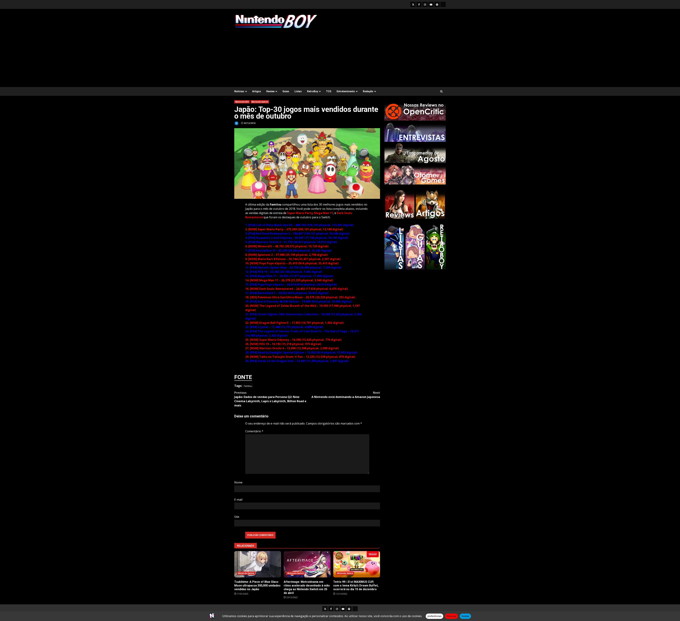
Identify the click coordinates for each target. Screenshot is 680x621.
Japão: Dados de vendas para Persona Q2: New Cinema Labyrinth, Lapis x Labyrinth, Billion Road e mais (270, 399)
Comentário (254, 431)
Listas (298, 91)
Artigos (256, 91)
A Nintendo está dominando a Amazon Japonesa (345, 395)
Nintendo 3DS (242, 102)
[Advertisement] (340, 56)
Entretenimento (346, 91)
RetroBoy (312, 91)
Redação (368, 91)
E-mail (238, 500)
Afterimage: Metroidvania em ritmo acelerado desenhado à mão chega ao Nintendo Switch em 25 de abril (307, 564)
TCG (328, 91)
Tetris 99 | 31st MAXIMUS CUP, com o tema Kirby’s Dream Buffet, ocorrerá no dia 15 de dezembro (356, 564)
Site (236, 517)
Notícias (239, 91)
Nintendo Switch (260, 102)
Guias (285, 91)
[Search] (441, 91)
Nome (238, 482)
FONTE (243, 377)
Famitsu (248, 386)
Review (270, 91)
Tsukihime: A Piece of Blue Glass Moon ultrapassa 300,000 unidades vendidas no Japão (257, 564)
